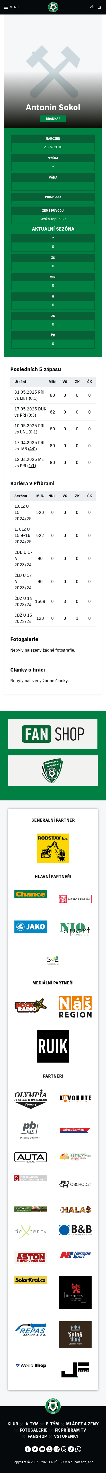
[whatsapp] (78, 1448)
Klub (12, 1423)
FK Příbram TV (70, 1430)
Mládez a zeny (82, 1423)
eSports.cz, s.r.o (82, 1462)
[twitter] (35, 1448)
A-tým (32, 1423)
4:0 (32, 448)
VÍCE (93, 7)
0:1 (33, 398)
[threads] (64, 1448)
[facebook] (28, 1448)
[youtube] (42, 1448)
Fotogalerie (34, 1430)
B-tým (52, 1423)
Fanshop (37, 1436)
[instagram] (49, 1448)
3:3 (32, 415)
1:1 (32, 465)
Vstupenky (66, 1436)
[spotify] (57, 1448)
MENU (14, 7)
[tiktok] (71, 1448)
